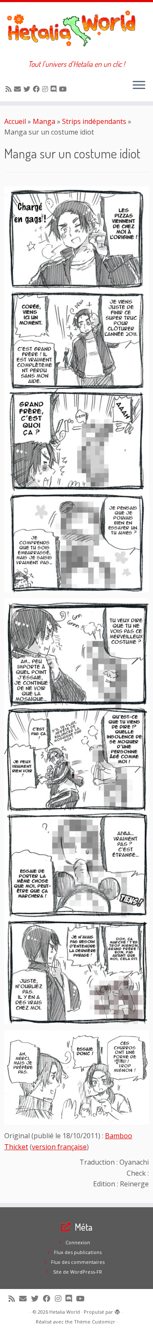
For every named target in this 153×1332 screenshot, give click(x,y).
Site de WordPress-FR (77, 1272)
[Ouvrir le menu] (139, 86)
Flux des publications (78, 1252)
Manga (44, 121)
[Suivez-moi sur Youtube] (64, 89)
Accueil (15, 121)
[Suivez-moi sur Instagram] (46, 89)
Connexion (77, 1242)
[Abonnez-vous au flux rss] (10, 89)
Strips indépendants (94, 121)
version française (59, 1146)
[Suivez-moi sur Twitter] (28, 89)
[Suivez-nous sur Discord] (55, 89)
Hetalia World (64, 1312)
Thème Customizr (94, 1321)
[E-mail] (18, 89)
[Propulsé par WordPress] (117, 1310)
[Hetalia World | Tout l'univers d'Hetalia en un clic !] (76, 30)
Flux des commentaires (78, 1262)
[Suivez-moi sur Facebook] (37, 89)
